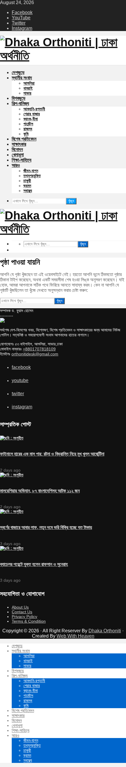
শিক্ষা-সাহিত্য (21, 159)
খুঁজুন (71, 201)
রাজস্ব (27, 128)
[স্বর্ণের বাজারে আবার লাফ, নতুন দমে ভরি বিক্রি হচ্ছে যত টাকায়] (11, 511)
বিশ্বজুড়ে (18, 98)
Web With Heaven (75, 636)
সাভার (27, 93)
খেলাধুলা (18, 154)
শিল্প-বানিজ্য (20, 103)
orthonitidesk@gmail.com (34, 354)
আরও (16, 165)
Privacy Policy (24, 616)
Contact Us (22, 612)
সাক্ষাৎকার (19, 144)
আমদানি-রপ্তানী (34, 109)
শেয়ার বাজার (31, 114)
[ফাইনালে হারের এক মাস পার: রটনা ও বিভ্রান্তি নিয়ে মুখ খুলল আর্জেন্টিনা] (11, 438)
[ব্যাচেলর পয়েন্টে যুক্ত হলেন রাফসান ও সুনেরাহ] (11, 548)
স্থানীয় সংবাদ (22, 77)
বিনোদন (17, 149)
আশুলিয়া (29, 83)
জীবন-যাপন (30, 170)
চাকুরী (27, 180)
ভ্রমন (27, 185)
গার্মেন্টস (28, 123)
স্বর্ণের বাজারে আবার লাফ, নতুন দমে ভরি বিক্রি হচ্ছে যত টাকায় (46, 527)
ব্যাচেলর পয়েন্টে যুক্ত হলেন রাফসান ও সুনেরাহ (34, 564)
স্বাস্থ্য (27, 190)
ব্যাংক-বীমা (30, 119)
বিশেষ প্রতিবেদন (24, 138)
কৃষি (25, 133)
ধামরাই (28, 88)
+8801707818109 (39, 349)
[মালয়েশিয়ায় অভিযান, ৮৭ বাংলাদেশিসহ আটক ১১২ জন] (11, 474)
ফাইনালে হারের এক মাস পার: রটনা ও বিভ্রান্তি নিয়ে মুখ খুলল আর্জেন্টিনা (52, 453)
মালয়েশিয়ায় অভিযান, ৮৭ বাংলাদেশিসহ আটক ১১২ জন (40, 490)
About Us (20, 607)
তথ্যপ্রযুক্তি (32, 175)
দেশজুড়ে (18, 72)
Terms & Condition (29, 621)
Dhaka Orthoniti (104, 630)
